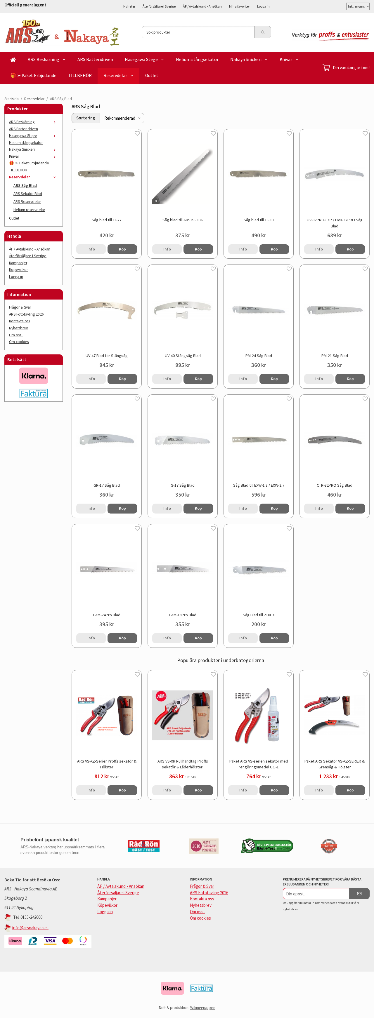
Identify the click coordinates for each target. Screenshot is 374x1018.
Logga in (263, 6)
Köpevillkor (18, 269)
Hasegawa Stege (141, 59)
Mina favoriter (239, 6)
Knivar (286, 59)
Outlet (151, 75)
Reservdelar (115, 75)
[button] (122, 249)
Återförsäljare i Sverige (159, 6)
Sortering (85, 118)
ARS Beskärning (43, 59)
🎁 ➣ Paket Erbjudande (33, 75)
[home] (13, 60)
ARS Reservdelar (27, 201)
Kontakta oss (19, 321)
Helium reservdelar (29, 209)
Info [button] (91, 249)
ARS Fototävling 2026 (26, 314)
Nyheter (129, 6)
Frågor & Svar (20, 307)
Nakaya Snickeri (246, 59)
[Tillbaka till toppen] (366, 1010)
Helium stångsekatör (197, 59)
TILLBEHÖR (80, 75)
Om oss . (16, 335)
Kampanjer (18, 262)
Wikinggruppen (202, 1007)
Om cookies (19, 341)
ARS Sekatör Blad (27, 193)
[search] (262, 32)
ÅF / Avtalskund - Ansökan (202, 6)
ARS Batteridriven (95, 59)
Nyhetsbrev (18, 328)
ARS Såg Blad (25, 185)
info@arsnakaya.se (30, 927)
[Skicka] (359, 893)
